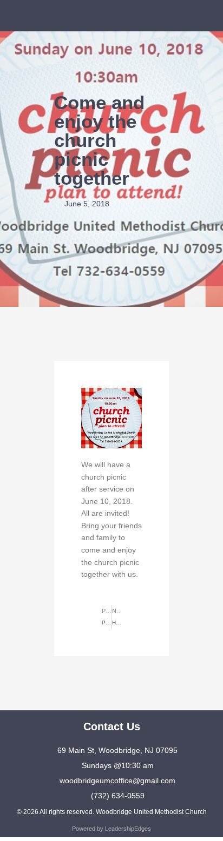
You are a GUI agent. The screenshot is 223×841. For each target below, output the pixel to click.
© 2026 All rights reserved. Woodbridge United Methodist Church (112, 812)
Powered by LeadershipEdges (111, 828)
